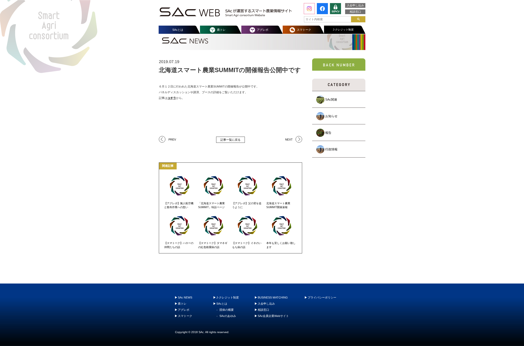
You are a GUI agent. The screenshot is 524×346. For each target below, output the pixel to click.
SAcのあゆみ (227, 316)
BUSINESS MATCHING (273, 297)
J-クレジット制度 (343, 29)
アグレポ (262, 29)
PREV (172, 139)
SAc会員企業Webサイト (273, 316)
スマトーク (304, 29)
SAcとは (177, 29)
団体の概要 (226, 309)
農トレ (221, 29)
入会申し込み (355, 5)
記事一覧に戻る (230, 139)
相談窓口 (355, 11)
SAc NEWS (185, 297)
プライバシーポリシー (322, 297)
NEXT (289, 139)
